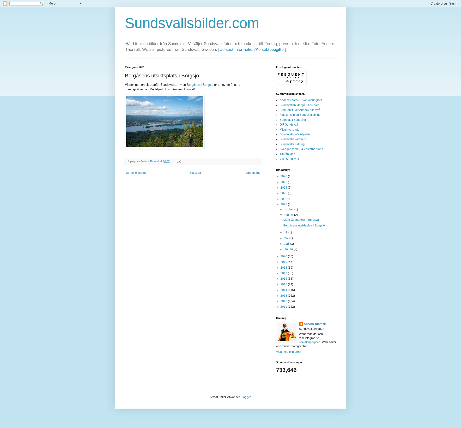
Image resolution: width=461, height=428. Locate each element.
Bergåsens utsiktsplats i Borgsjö (304, 225)
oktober (289, 209)
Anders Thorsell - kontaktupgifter (301, 100)
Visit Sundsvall (289, 159)
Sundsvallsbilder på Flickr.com (299, 105)
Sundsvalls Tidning (292, 144)
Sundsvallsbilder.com (192, 23)
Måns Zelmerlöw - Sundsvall (301, 219)
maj (286, 238)
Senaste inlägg (136, 172)
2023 (284, 193)
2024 (284, 187)
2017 (284, 273)
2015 (284, 284)
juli (286, 232)
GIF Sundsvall (289, 124)
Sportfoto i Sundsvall (293, 119)
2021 (284, 204)
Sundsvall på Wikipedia (295, 134)
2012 (284, 301)
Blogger (246, 397)
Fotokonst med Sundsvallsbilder (300, 114)
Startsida (195, 172)
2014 (284, 290)
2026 (284, 176)
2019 (284, 262)
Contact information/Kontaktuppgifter (252, 49)
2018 (284, 267)
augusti (289, 215)
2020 (284, 256)
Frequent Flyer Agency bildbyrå (300, 110)
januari (289, 249)
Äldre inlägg (253, 172)
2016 (284, 278)
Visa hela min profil (288, 351)
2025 (284, 182)
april (287, 243)
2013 (284, 295)
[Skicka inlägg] (178, 161)
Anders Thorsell (150, 161)
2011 (284, 306)
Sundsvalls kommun (293, 139)
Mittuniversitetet (290, 129)
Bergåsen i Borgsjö (200, 85)
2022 (284, 199)
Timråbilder (287, 154)
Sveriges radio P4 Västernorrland (301, 149)
